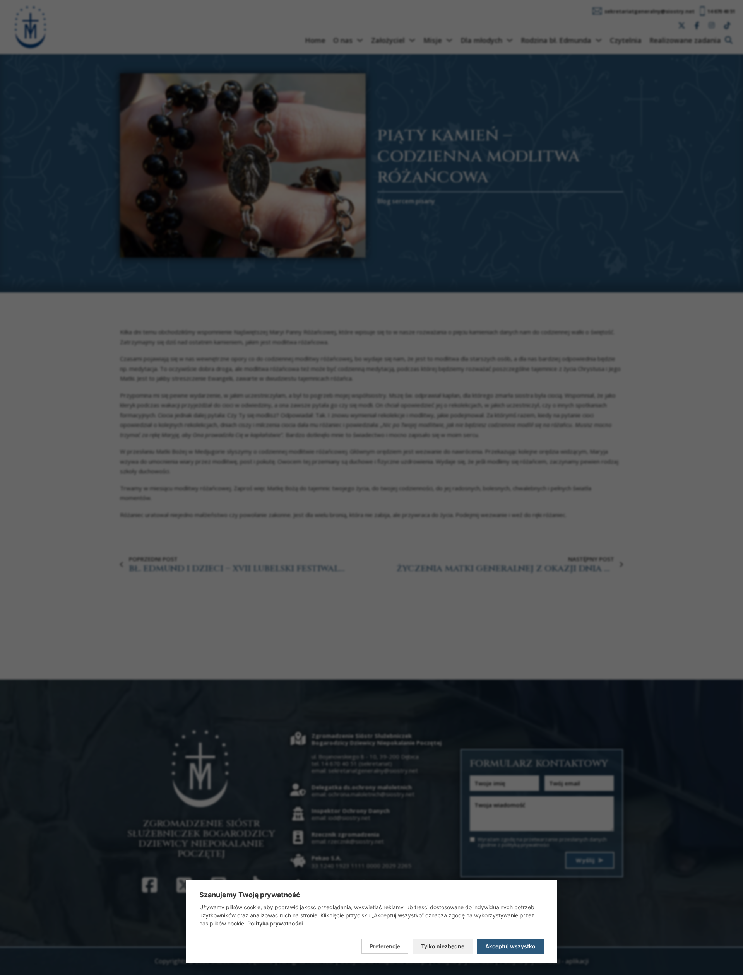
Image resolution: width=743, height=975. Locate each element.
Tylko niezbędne (442, 946)
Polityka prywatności (275, 923)
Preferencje (385, 946)
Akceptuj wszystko (510, 946)
